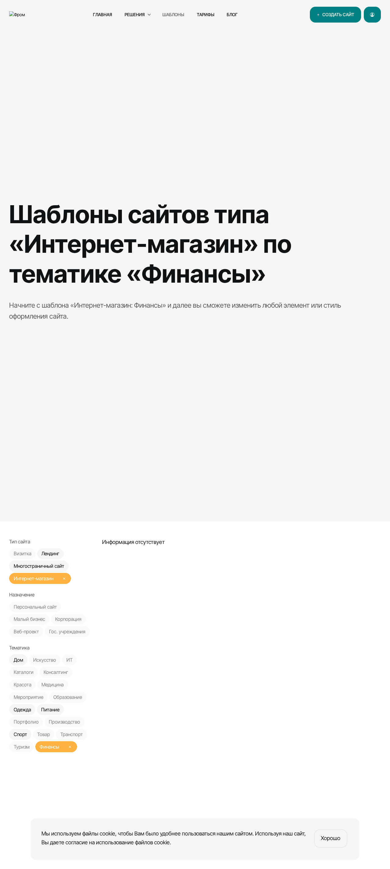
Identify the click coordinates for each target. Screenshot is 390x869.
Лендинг (50, 554)
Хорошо (330, 838)
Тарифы (205, 14)
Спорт (20, 734)
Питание (50, 710)
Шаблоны (173, 14)
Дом (18, 660)
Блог (232, 14)
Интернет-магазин (33, 578)
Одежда (22, 710)
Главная (102, 14)
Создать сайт (337, 14)
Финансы (49, 747)
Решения (135, 14)
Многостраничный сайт (39, 566)
